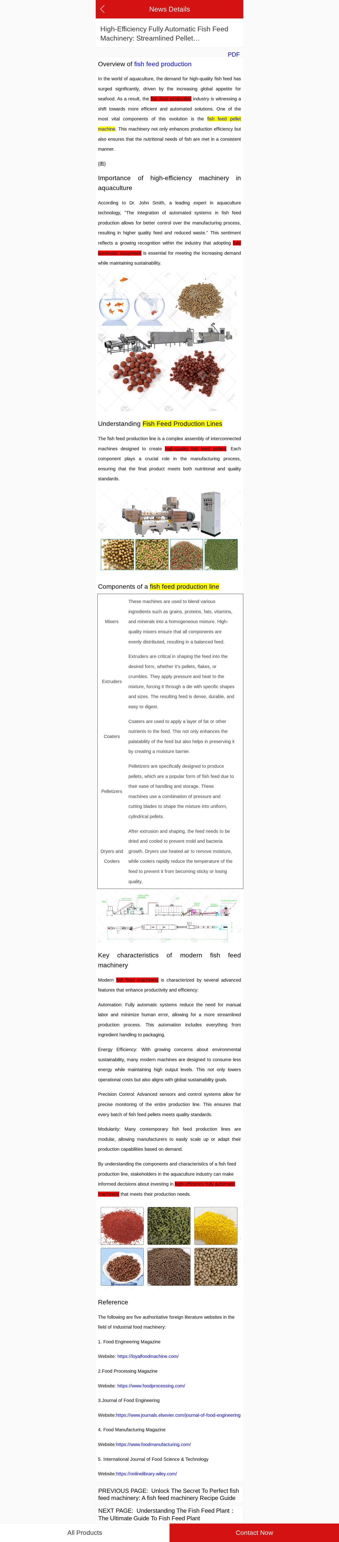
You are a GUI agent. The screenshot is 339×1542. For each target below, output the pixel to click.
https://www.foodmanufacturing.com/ (153, 1444)
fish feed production (163, 64)
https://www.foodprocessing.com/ (151, 1385)
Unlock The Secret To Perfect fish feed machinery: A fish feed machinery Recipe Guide (168, 1494)
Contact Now (254, 1532)
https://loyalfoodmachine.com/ (148, 1356)
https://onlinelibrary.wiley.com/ (146, 1473)
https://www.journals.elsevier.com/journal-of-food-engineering (178, 1415)
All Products (84, 1532)
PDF (234, 54)
